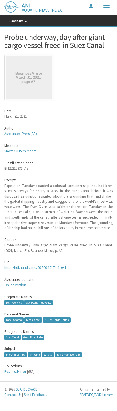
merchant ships (15, 354)
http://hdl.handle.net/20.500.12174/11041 (35, 267)
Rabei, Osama (14, 320)
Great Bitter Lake (33, 337)
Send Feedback (35, 394)
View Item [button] (16, 21)
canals (48, 354)
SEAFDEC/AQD (27, 389)
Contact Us (12, 394)
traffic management (68, 354)
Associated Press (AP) (20, 133)
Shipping (34, 354)
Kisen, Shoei (33, 320)
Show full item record (20, 151)
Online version (15, 285)
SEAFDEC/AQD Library (96, 394)
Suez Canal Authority (38, 302)
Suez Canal (12, 337)
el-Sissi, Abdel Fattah (57, 320)
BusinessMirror (15, 371)
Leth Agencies (14, 302)
